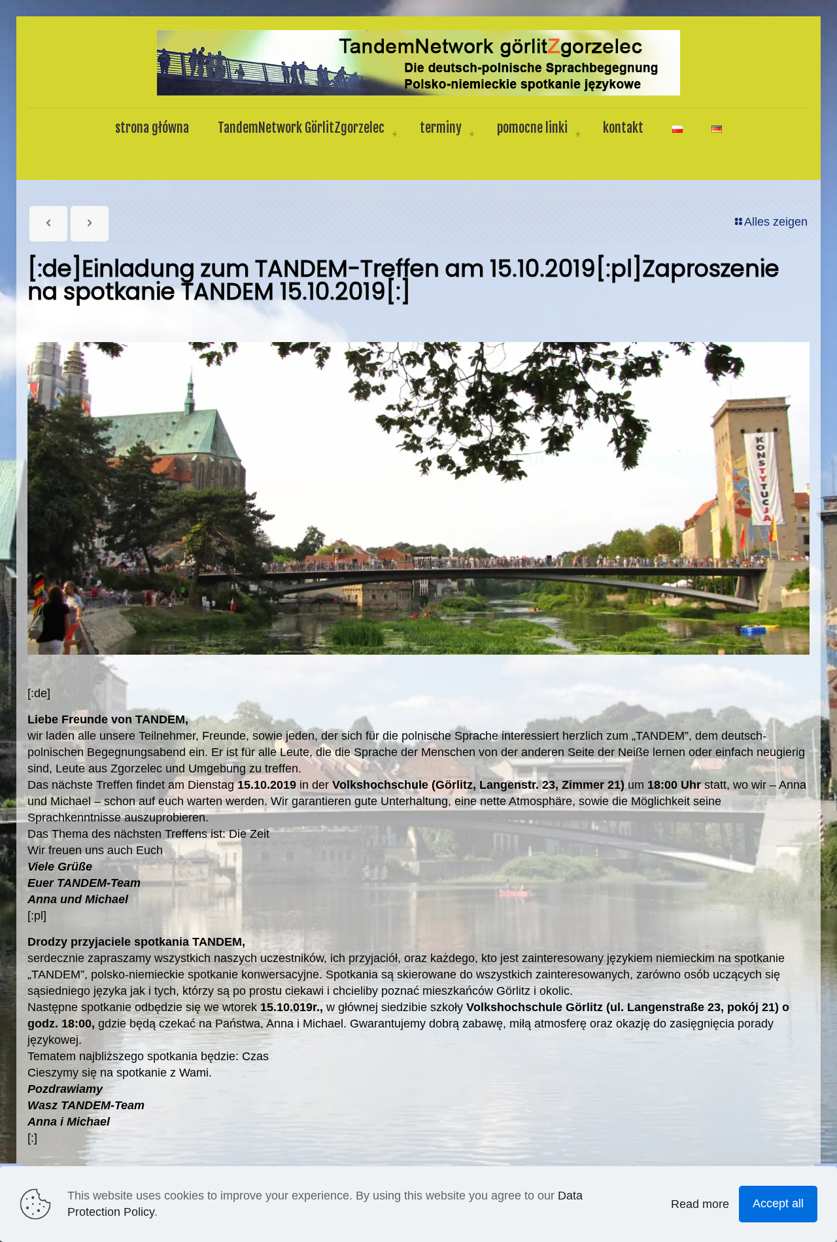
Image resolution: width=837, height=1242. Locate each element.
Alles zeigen (776, 221)
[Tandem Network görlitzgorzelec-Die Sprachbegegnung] (418, 62)
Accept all (778, 1203)
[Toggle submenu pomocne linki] (577, 134)
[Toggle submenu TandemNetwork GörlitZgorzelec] (394, 134)
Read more (700, 1204)
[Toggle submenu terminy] (471, 134)
